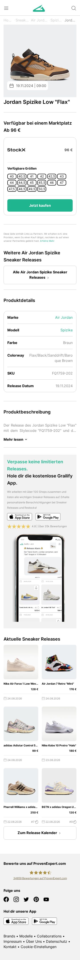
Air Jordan (39, 20)
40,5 (21, 176)
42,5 (51, 176)
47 (62, 182)
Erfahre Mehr (47, 241)
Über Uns (34, 941)
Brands (9, 936)
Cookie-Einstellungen (38, 947)
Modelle (26, 936)
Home (8, 20)
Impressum (13, 941)
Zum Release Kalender (37, 833)
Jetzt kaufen (40, 205)
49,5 (31, 189)
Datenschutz (56, 941)
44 (12, 182)
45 (32, 182)
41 (32, 176)
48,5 (21, 189)
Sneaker (22, 20)
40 (12, 176)
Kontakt (10, 947)
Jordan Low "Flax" (70, 20)
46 (52, 182)
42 (42, 176)
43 (62, 176)
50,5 (41, 189)
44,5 (21, 182)
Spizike (56, 20)
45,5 (41, 182)
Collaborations (49, 936)
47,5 (12, 189)
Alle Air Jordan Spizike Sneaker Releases (40, 275)
